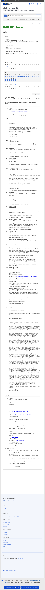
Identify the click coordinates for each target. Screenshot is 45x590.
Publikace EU (5, 548)
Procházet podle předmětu (33, 19)
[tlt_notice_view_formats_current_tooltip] (38, 94)
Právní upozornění (6, 522)
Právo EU (4, 540)
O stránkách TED (6, 532)
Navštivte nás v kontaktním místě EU (9, 570)
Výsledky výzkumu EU (7, 544)
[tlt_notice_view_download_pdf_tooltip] (5, 76)
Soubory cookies (6, 524)
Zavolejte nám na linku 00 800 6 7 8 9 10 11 (11, 563)
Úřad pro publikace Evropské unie (9, 500)
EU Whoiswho (5, 546)
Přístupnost (5, 526)
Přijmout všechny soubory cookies (12, 587)
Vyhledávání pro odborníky (22, 19)
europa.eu (20, 558)
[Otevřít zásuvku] (4, 32)
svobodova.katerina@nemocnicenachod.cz (20, 111)
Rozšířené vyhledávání (12, 19)
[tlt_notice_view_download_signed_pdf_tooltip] (7, 66)
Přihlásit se (32, 3)
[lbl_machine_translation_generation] (15, 84)
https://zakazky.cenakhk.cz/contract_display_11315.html (25, 269)
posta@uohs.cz (15, 437)
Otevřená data (5, 542)
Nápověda (5, 508)
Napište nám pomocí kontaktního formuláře (11, 568)
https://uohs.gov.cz (20, 440)
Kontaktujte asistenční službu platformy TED (11, 510)
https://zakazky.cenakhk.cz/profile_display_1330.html (26, 276)
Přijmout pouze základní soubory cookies (29, 587)
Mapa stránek (5, 534)
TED (4, 23)
